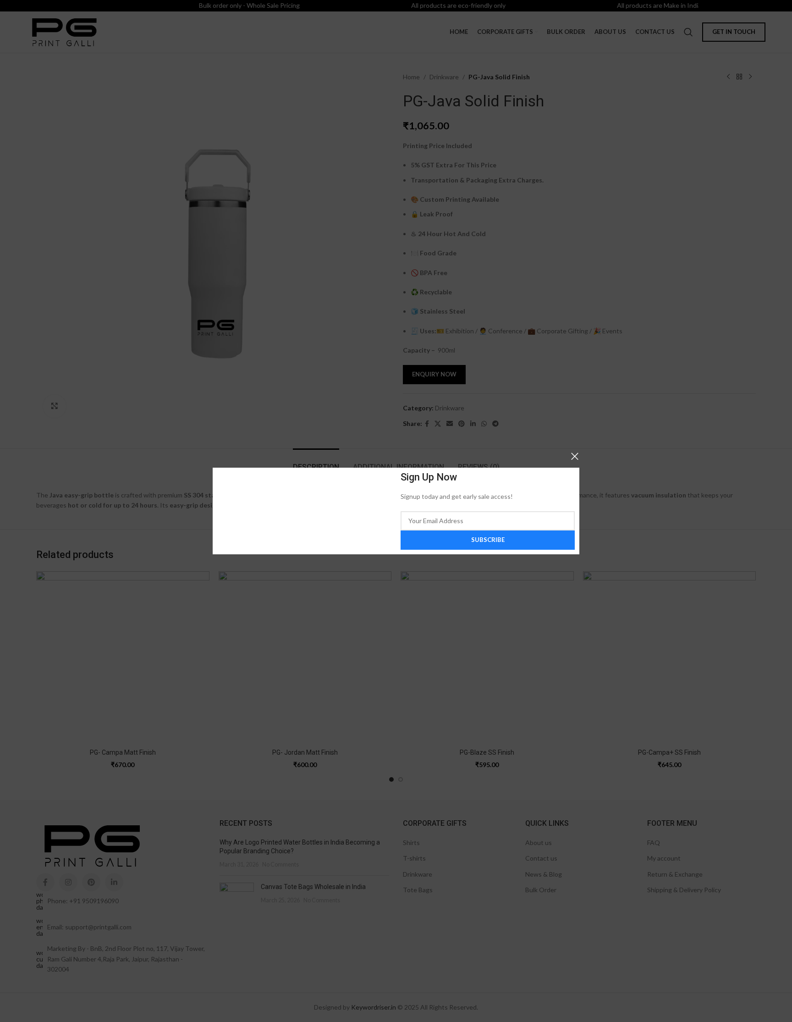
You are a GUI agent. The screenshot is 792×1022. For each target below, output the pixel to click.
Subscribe (488, 539)
